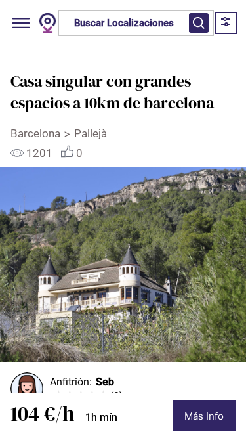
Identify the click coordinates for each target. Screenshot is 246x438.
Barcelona (35, 133)
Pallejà (90, 133)
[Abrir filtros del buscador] (199, 23)
